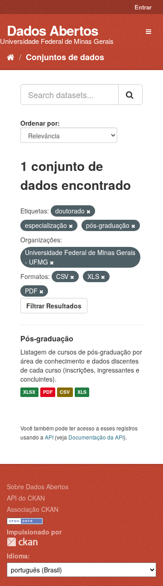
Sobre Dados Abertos (37, 486)
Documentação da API (96, 437)
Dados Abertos (52, 30)
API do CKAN (26, 497)
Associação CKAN (32, 509)
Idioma (17, 555)
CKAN (22, 542)
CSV (65, 392)
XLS (81, 392)
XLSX (29, 392)
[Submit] (130, 94)
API (49, 437)
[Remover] (88, 211)
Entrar (143, 7)
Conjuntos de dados (65, 57)
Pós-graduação (46, 338)
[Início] (10, 56)
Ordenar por (39, 123)
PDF (48, 392)
